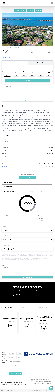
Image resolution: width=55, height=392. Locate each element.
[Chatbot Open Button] (51, 388)
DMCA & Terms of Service (43, 390)
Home (3, 352)
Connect (4, 367)
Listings (4, 354)
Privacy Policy (34, 390)
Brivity (7, 390)
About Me (4, 365)
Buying (3, 356)
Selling (3, 358)
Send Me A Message (15, 373)
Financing (4, 360)
